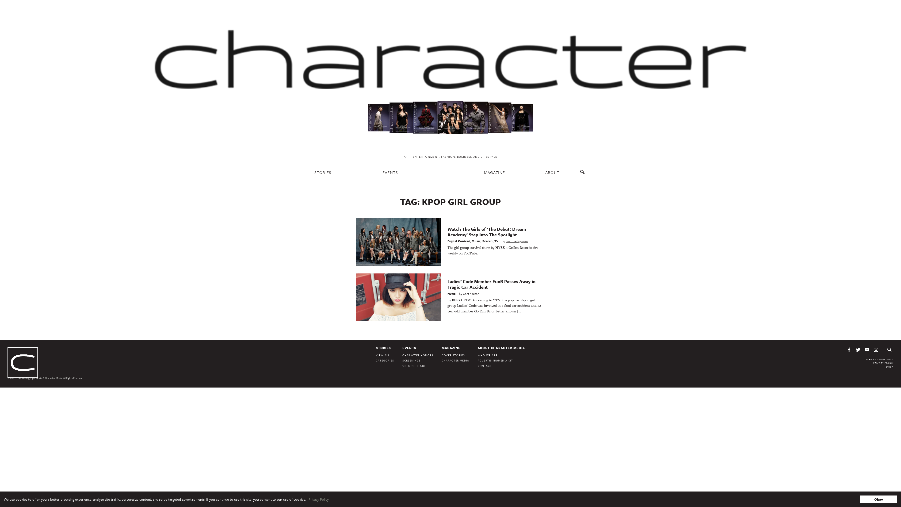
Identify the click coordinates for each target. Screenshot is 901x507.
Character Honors (417, 355)
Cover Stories (453, 355)
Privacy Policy (883, 363)
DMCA (889, 366)
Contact (485, 366)
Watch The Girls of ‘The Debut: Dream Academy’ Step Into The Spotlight (486, 232)
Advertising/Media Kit (495, 360)
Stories (323, 172)
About (552, 172)
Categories (385, 360)
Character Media (455, 360)
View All (383, 355)
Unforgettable (414, 366)
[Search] (583, 174)
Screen (487, 241)
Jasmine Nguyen (517, 241)
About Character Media (501, 348)
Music (476, 241)
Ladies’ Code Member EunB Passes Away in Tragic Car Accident (491, 284)
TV (496, 241)
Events (390, 172)
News (451, 293)
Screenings (411, 360)
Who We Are (487, 355)
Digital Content (458, 241)
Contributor (471, 293)
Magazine (494, 172)
